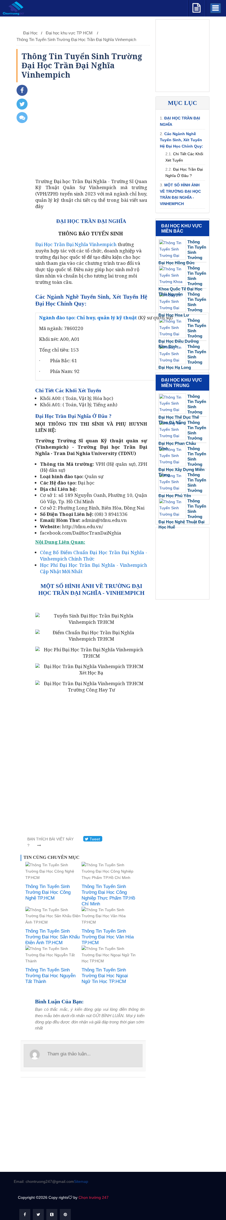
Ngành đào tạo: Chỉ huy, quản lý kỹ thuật (88, 317)
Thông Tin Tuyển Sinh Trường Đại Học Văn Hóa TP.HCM (108, 936)
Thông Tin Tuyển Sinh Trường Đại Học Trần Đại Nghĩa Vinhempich (76, 39)
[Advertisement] (91, 131)
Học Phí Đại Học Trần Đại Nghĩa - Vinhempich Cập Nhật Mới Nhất (93, 568)
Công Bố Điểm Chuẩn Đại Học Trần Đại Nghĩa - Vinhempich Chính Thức (93, 555)
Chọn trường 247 (94, 1197)
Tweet (94, 839)
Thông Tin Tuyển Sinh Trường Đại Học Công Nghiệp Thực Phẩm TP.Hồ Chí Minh (108, 895)
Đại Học (30, 33)
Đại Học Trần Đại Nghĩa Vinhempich (76, 244)
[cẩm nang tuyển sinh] (196, 7)
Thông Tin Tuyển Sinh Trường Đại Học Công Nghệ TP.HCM (48, 892)
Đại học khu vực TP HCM (70, 33)
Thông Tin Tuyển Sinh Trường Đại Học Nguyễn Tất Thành (50, 975)
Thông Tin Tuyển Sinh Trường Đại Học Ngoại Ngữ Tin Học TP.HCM (105, 975)
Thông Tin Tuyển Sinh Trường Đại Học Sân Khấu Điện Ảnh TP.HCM (52, 936)
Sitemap (81, 1181)
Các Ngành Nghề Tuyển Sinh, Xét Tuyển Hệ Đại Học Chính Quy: (181, 140)
